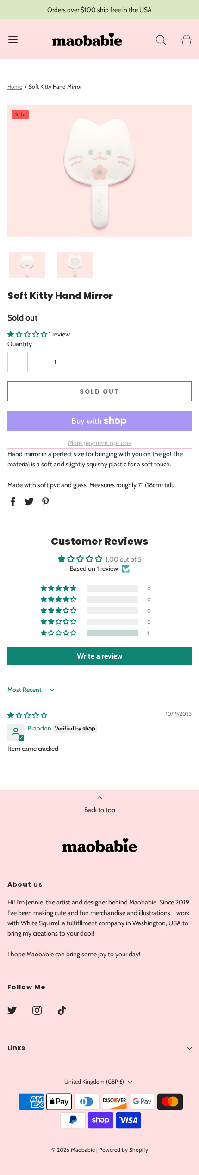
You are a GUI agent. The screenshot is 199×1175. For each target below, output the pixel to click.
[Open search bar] (161, 39)
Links (16, 1047)
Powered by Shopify (123, 1149)
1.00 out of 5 (124, 559)
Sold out (99, 391)
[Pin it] (47, 502)
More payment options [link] (99, 443)
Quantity (19, 344)
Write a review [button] (100, 656)
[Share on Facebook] (14, 502)
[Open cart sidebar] (186, 39)
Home (14, 86)
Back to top (99, 810)
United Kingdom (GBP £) (94, 1081)
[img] (27, 715)
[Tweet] (30, 502)
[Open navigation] (12, 39)
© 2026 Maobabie (73, 1149)
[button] (27, 265)
